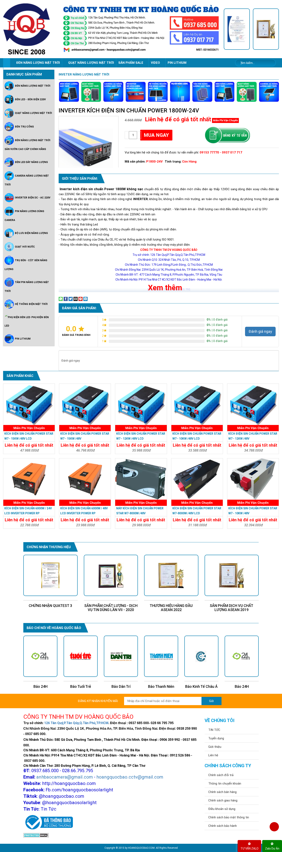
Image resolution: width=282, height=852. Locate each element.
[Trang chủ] (6, 62)
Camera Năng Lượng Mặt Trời (27, 180)
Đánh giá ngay (260, 331)
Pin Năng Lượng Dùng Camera (24, 216)
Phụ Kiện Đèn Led (27, 321)
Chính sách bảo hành (222, 826)
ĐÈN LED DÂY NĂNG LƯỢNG (31, 162)
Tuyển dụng (216, 738)
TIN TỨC (214, 730)
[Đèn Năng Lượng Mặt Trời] (69, 92)
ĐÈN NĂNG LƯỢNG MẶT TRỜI (38, 63)
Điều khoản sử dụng (221, 809)
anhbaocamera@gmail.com (64, 777)
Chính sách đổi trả (220, 775)
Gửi (211, 701)
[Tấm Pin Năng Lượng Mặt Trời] (202, 92)
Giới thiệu (214, 747)
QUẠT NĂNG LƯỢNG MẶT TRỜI (91, 63)
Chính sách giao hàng (222, 800)
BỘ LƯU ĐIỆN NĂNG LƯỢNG (31, 233)
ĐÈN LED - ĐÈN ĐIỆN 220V (30, 99)
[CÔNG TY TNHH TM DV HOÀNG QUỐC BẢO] (141, 29)
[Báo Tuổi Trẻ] (80, 656)
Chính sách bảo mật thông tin (228, 817)
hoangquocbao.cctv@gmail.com (129, 777)
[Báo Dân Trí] (120, 656)
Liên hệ (213, 755)
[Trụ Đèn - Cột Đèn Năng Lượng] (180, 92)
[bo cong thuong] (48, 822)
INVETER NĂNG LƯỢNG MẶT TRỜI (84, 74)
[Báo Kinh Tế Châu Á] (201, 656)
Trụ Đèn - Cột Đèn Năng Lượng (26, 265)
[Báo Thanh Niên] (161, 656)
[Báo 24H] (40, 656)
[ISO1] (237, 29)
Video (156, 63)
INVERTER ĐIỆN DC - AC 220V (32, 197)
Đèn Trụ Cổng (24, 126)
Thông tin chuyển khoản (224, 783)
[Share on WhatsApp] (61, 299)
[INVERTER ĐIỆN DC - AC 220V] (136, 92)
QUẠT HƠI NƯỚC (25, 246)
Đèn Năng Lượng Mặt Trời (32, 85)
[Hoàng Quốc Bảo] (30, 29)
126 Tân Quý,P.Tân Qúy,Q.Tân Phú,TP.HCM (76, 723)
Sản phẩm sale (131, 63)
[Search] (270, 63)
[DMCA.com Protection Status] (36, 835)
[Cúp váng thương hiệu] (266, 29)
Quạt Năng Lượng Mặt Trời (33, 113)
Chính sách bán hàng (222, 792)
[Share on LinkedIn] (85, 299)
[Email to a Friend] (75, 299)
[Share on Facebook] (66, 299)
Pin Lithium (177, 63)
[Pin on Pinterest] (80, 299)
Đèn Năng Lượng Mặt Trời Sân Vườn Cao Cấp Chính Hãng (27, 145)
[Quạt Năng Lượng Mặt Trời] (91, 92)
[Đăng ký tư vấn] (227, 135)
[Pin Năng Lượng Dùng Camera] (158, 92)
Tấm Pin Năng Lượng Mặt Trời (27, 287)
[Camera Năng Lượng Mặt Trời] (113, 92)
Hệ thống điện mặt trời (31, 304)
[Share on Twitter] (71, 299)
